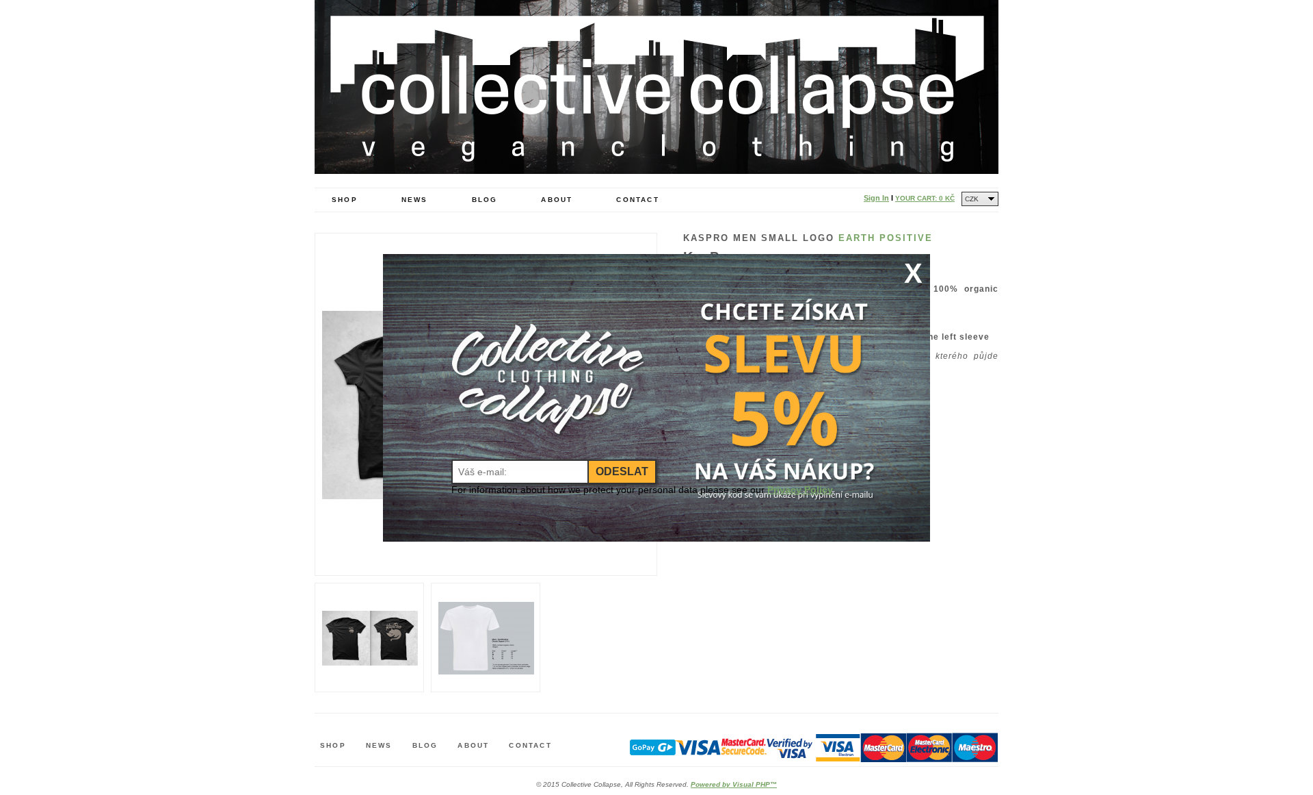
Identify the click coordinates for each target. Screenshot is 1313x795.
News (414, 199)
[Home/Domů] (656, 170)
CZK (972, 199)
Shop (345, 199)
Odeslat (622, 471)
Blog (485, 199)
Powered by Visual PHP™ (734, 784)
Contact (637, 199)
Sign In (876, 198)
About (556, 199)
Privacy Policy (800, 489)
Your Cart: (925, 198)
